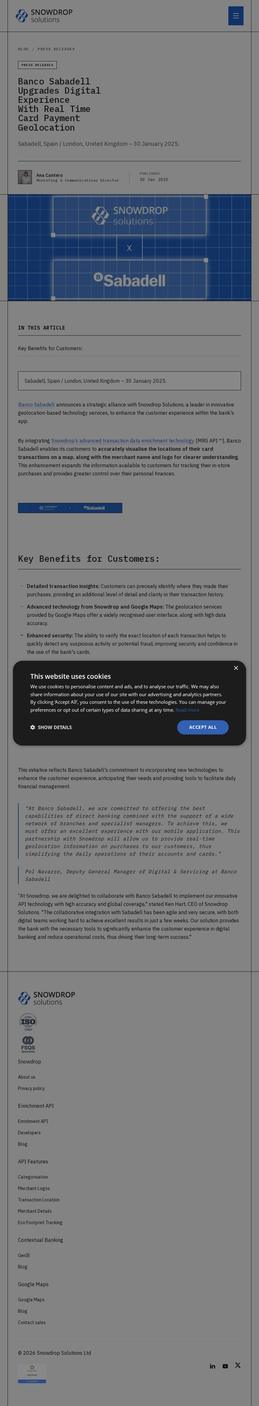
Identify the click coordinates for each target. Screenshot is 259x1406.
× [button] (235, 668)
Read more (187, 710)
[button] (51, 727)
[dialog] (129, 702)
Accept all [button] (203, 727)
